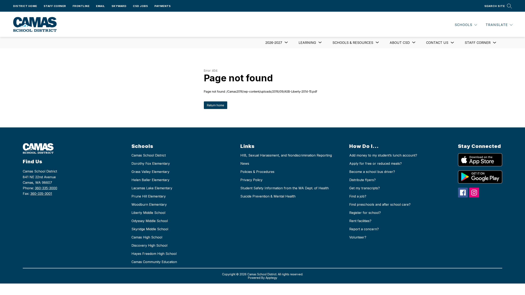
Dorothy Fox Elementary (150, 163)
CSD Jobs (140, 6)
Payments (162, 6)
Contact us (437, 43)
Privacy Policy (251, 180)
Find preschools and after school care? (380, 204)
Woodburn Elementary (149, 204)
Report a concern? (364, 229)
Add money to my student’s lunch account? (383, 155)
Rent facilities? (360, 221)
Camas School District (148, 155)
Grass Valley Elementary (150, 172)
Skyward (119, 6)
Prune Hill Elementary (148, 196)
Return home (215, 105)
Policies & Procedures (257, 172)
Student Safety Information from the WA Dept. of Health (284, 188)
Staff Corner (55, 6)
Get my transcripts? (364, 188)
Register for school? (365, 213)
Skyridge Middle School (149, 229)
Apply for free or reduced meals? (375, 163)
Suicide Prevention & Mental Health (268, 196)
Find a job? (357, 196)
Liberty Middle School (148, 213)
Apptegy (271, 277)
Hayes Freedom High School (154, 254)
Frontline (81, 6)
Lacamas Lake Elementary (151, 188)
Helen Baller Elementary (150, 180)
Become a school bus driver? (372, 172)
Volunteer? (357, 237)
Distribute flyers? (362, 180)
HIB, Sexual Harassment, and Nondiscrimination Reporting (286, 155)
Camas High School (146, 237)
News (244, 163)
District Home (25, 6)
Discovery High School (149, 245)
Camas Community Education (154, 262)
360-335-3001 (41, 194)
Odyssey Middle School (149, 221)
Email (100, 6)
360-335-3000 (46, 188)
